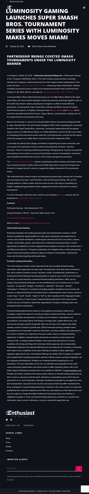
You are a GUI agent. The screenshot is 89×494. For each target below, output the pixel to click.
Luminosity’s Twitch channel (29, 198)
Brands (8, 447)
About (8, 438)
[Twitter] (7, 420)
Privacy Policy (66, 491)
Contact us (13, 425)
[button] (84, 7)
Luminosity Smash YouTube (22, 162)
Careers (29, 425)
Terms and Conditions (55, 491)
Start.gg (62, 195)
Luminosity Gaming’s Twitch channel (58, 92)
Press (8, 442)
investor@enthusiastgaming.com (20, 218)
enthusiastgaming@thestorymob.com (35, 223)
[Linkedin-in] (11, 420)
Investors (9, 451)
